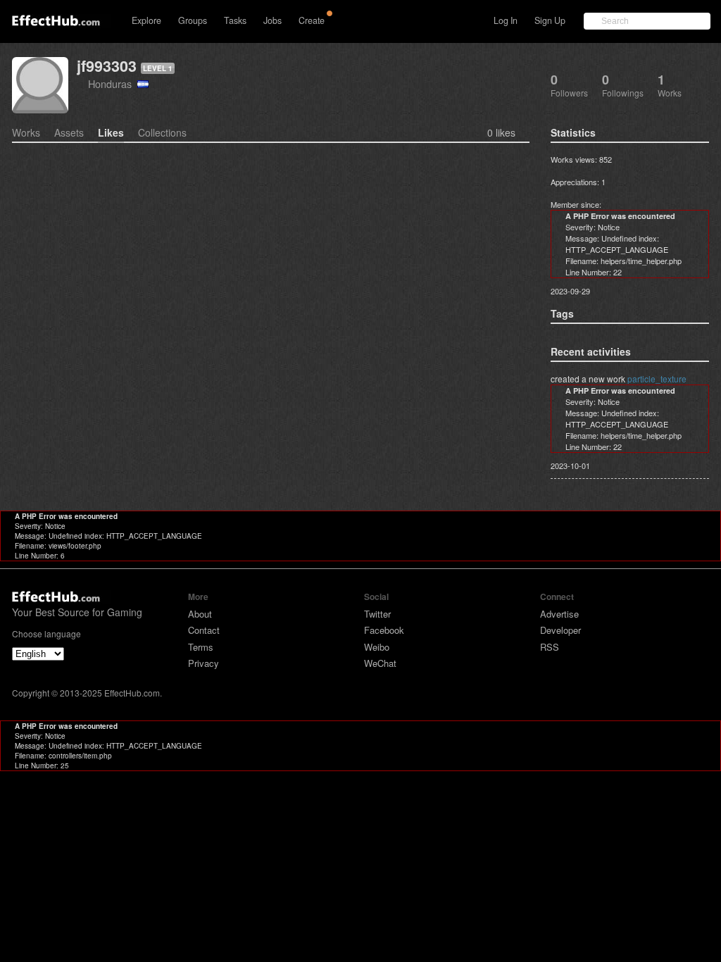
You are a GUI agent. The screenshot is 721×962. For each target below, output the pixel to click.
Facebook (384, 630)
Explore (146, 20)
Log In (506, 20)
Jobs (272, 20)
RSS (549, 647)
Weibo (376, 647)
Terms (200, 647)
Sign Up (549, 20)
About (200, 613)
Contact (204, 630)
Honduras (112, 83)
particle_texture (656, 379)
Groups (192, 20)
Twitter (377, 613)
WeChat (380, 663)
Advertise (559, 613)
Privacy (203, 663)
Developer (560, 630)
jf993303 (107, 66)
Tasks (235, 20)
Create (312, 20)
